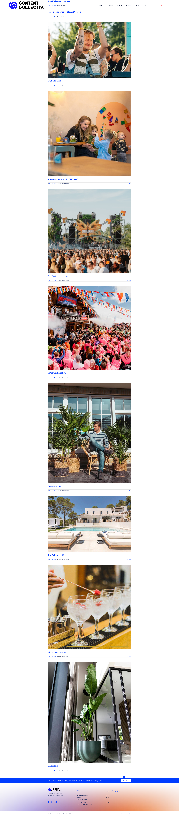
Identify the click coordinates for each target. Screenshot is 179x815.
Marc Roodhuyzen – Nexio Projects (64, 12)
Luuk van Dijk (54, 81)
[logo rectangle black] (26, 2)
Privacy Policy (128, 813)
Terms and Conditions (119, 813)
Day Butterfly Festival (58, 276)
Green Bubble (54, 486)
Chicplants (53, 766)
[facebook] (49, 802)
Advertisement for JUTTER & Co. (64, 179)
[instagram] (56, 802)
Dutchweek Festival (57, 373)
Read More (129, 16)
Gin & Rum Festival (57, 652)
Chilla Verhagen (52, 16)
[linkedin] (52, 802)
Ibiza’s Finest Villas (57, 555)
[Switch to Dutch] (161, 6)
